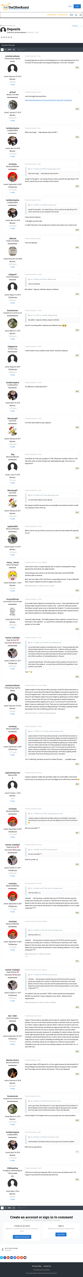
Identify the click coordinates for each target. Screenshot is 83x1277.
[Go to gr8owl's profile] (12, 105)
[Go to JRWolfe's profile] (12, 251)
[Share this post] (79, 56)
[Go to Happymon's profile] (12, 359)
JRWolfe (12, 238)
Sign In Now (60, 1234)
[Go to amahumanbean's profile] (3, 30)
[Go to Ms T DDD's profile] (12, 1029)
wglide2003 (12, 526)
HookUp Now (60, 15)
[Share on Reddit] (18, 1257)
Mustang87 (13, 418)
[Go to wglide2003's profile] (12, 539)
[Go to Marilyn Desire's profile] (12, 1073)
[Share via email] (24, 1257)
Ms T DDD (12, 1016)
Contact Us (47, 1266)
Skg (12, 454)
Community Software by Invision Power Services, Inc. (41, 1273)
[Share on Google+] (8, 1257)
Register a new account (22, 1237)
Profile (12, 84)
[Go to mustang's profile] (12, 177)
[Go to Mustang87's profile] (12, 431)
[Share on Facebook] (4, 1257)
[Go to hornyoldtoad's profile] (12, 612)
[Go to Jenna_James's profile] (12, 575)
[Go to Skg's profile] (12, 467)
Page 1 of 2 (21, 49)
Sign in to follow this (8, 25)
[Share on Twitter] (1, 1257)
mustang (13, 164)
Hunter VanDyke (12, 638)
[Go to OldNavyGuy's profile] (12, 1184)
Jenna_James (12, 562)
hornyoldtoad (12, 599)
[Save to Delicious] (14, 1257)
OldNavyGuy (12, 1168)
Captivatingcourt (12, 773)
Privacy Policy (37, 1266)
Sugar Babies (49, 15)
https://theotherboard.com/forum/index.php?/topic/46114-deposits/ (48, 100)
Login (70, 6)
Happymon (12, 346)
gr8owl (13, 92)
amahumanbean (20, 32)
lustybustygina (12, 128)
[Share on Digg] (11, 1257)
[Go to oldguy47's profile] (12, 287)
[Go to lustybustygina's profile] (12, 141)
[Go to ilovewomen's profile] (12, 323)
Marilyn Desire (12, 1060)
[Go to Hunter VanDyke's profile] (12, 653)
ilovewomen (12, 310)
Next (9, 49)
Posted (33, 56)
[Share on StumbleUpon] (21, 1257)
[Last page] (13, 49)
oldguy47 (12, 274)
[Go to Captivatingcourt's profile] (12, 785)
